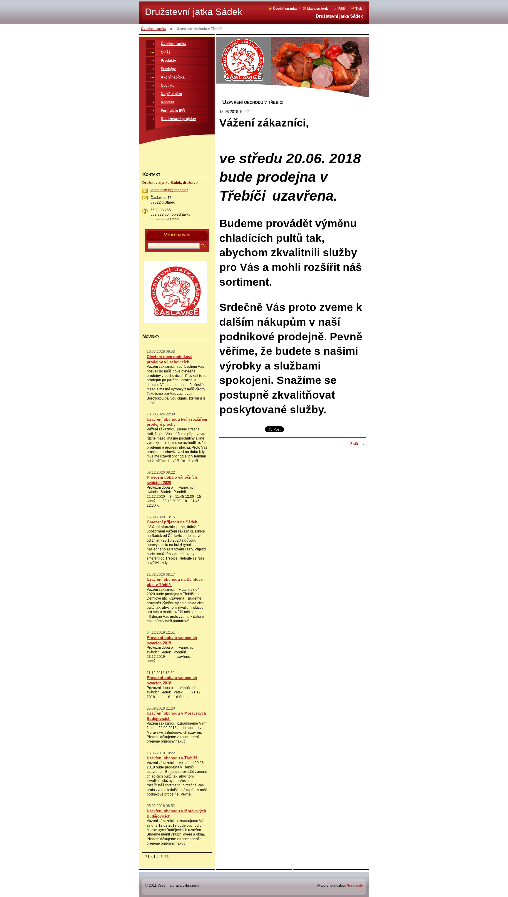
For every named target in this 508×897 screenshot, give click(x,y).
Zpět (354, 444)
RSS (341, 8)
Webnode (355, 885)
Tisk (358, 8)
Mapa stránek (317, 8)
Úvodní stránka (285, 8)
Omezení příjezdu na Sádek (172, 522)
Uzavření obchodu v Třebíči (172, 758)
